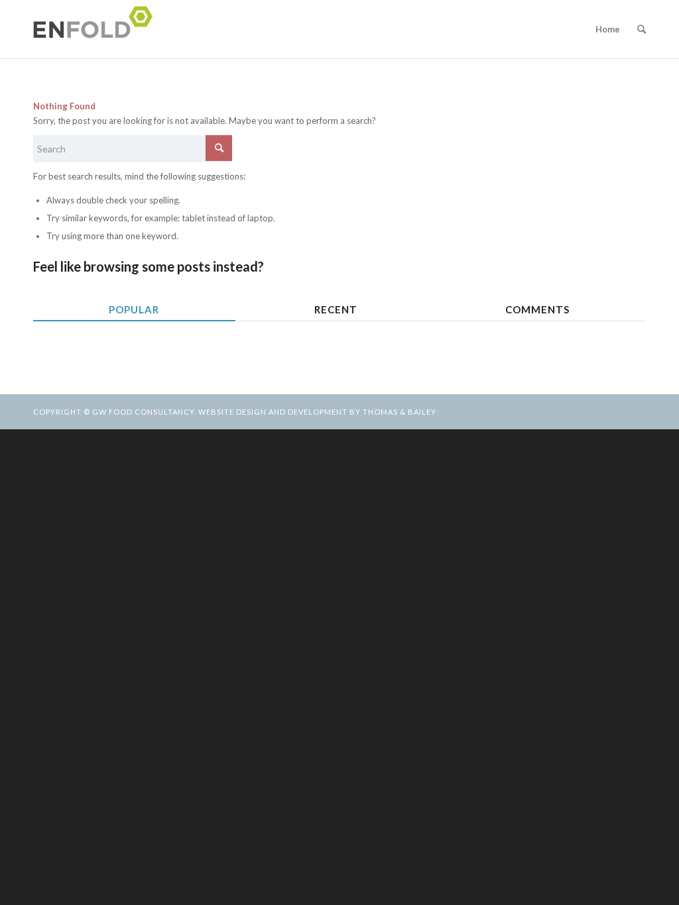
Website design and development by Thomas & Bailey (317, 411)
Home (607, 29)
